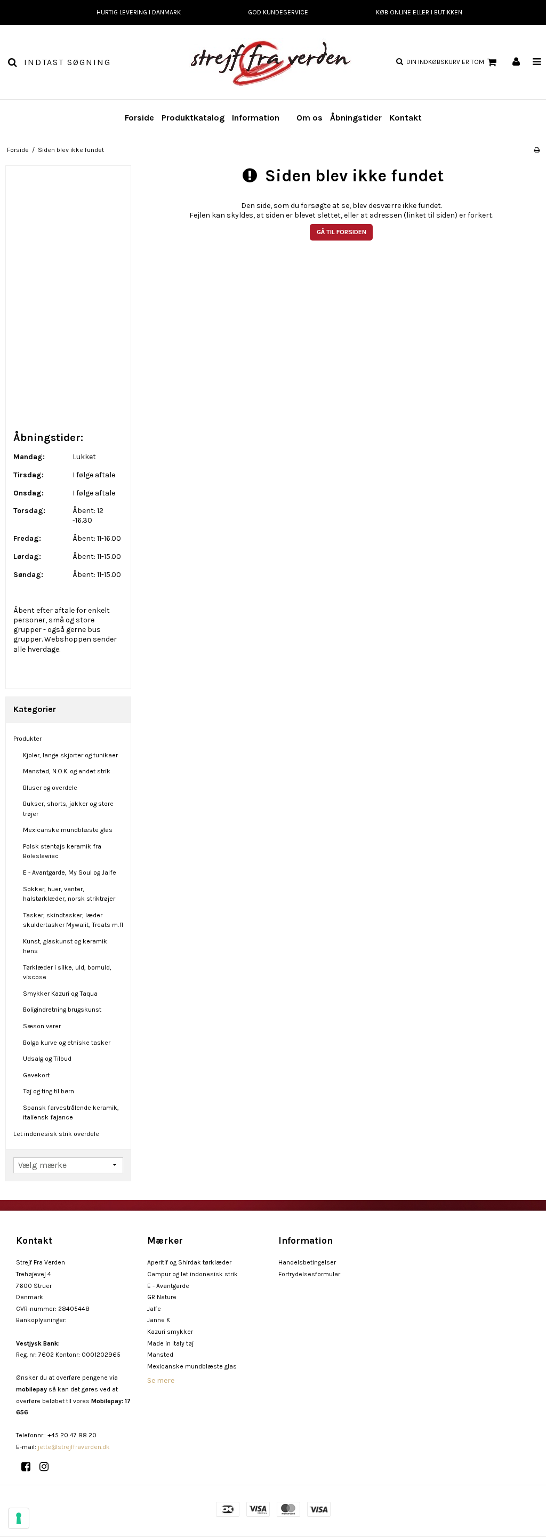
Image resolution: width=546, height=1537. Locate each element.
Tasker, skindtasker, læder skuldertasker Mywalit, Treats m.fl (73, 919)
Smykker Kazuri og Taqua (60, 993)
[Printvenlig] (537, 150)
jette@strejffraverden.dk (74, 1447)
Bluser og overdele (50, 787)
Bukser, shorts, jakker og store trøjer (68, 808)
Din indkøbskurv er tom (445, 62)
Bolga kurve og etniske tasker (66, 1042)
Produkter (27, 738)
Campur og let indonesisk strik (192, 1274)
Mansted (160, 1354)
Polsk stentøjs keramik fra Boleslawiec (62, 851)
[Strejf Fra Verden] (272, 62)
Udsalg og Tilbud (47, 1058)
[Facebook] (29, 1467)
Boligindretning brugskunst (62, 1009)
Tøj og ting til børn (48, 1091)
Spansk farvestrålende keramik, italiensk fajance (71, 1112)
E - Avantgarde (168, 1286)
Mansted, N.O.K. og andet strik (66, 771)
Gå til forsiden (341, 232)
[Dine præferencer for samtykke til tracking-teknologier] (19, 1518)
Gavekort (36, 1075)
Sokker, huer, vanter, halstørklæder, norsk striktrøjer (69, 893)
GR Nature (161, 1297)
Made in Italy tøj (170, 1343)
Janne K (158, 1320)
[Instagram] (47, 1467)
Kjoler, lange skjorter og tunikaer (70, 755)
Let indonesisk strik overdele (56, 1134)
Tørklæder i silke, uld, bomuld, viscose (67, 972)
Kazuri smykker (170, 1331)
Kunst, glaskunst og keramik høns (65, 946)
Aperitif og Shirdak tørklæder (189, 1262)
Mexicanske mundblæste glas (68, 830)
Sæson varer (42, 1026)
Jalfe (154, 1308)
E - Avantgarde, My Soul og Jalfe (69, 872)
